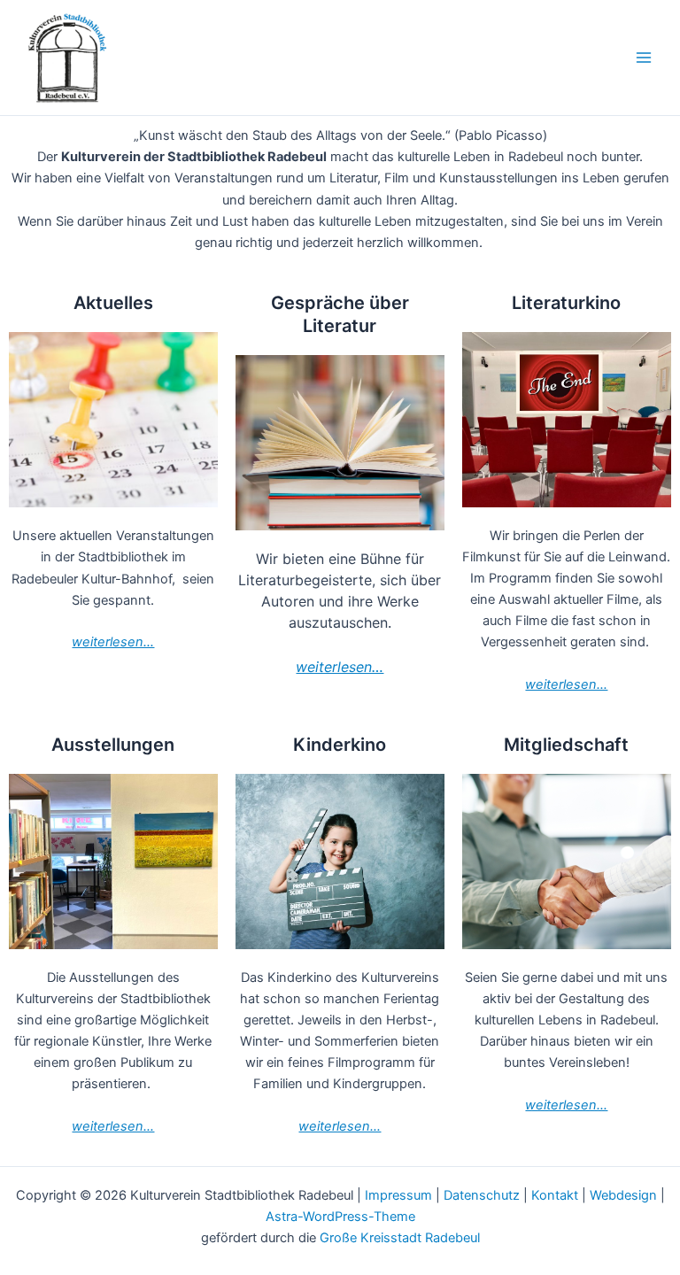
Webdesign (623, 1195)
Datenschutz (482, 1195)
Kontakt (554, 1195)
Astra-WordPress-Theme (340, 1217)
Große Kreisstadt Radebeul (400, 1238)
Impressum (398, 1195)
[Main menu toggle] (643, 57)
